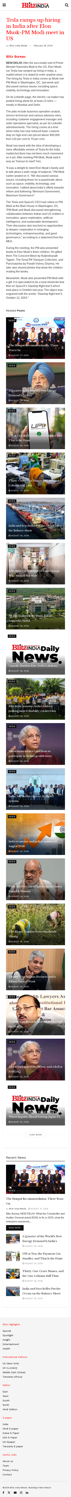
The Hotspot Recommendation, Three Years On (33, 348)
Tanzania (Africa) (12, 1376)
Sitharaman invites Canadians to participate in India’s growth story (30, 754)
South (6, 1400)
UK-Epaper (9, 1442)
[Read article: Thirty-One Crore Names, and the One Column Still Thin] (35, 473)
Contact (7, 1474)
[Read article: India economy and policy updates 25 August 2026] (35, 834)
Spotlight (8, 1335)
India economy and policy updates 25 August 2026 (33, 844)
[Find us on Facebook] (3, 1493)
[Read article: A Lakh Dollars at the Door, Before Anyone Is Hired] (35, 608)
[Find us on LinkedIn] (27, 1493)
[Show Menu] (4, 5)
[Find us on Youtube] (15, 1493)
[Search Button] (66, 5)
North (6, 1405)
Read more (16, 1227)
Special (7, 1330)
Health (6, 1348)
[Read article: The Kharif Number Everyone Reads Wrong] (35, 924)
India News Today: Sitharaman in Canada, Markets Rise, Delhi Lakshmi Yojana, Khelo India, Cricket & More (33, 663)
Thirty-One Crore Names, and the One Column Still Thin (34, 483)
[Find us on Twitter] (9, 1493)
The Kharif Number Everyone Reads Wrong (32, 934)
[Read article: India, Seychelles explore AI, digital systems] (35, 789)
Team (6, 1465)
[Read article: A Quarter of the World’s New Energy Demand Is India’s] (35, 383)
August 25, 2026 (19, 851)
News (12, 320)
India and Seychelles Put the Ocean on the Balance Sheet (34, 528)
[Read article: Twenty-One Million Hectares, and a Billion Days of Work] (35, 969)
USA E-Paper (10, 1437)
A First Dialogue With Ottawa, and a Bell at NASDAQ (35, 1069)
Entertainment (11, 1344)
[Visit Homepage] (35, 5)
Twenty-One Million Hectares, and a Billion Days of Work (32, 979)
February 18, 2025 (43, 45)
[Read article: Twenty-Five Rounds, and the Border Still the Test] (35, 1014)
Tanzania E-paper (13, 1446)
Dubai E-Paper (11, 1433)
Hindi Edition (10, 1409)
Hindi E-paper (10, 1428)
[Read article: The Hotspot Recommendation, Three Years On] (35, 338)
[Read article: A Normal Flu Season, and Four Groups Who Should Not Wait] (35, 563)
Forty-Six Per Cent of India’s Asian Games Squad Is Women (35, 889)
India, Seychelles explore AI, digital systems (31, 799)
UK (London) (10, 1368)
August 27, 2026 (19, 355)
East (5, 1391)
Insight (6, 1339)
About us (8, 1461)
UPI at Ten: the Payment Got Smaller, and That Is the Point (35, 438)
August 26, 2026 (19, 400)
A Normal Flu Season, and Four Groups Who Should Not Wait (34, 573)
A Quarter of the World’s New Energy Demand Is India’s (32, 393)
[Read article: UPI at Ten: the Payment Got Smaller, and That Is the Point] (35, 428)
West (5, 1396)
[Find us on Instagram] (21, 1493)
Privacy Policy (10, 1470)
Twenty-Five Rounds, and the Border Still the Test (35, 1024)
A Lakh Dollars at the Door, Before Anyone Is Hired (31, 618)
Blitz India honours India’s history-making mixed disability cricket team (32, 708)
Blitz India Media (18, 45)
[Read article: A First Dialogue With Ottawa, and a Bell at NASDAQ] (35, 1059)
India (5, 1424)
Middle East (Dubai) (14, 1372)
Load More (35, 1135)
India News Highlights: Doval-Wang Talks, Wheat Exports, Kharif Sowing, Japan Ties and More (35, 1114)
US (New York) (11, 1363)
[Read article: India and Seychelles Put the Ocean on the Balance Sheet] (35, 518)
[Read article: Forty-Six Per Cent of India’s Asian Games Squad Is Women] (35, 879)
